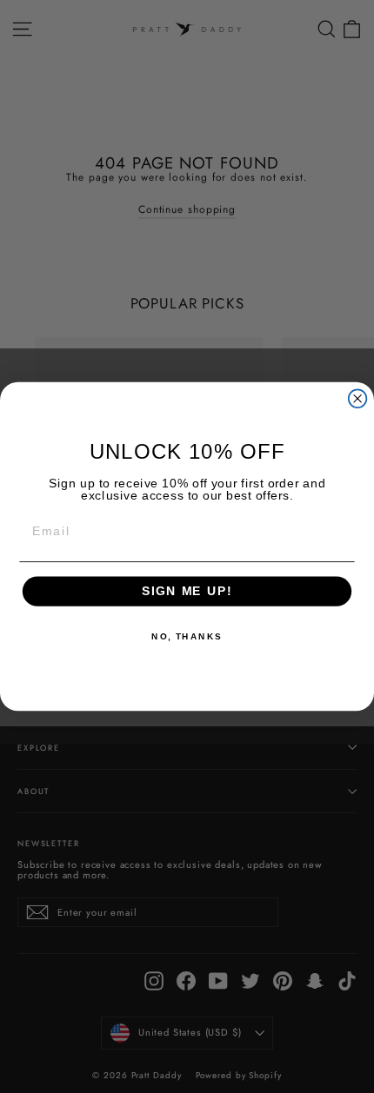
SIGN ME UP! (187, 591)
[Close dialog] (358, 398)
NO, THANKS (187, 637)
